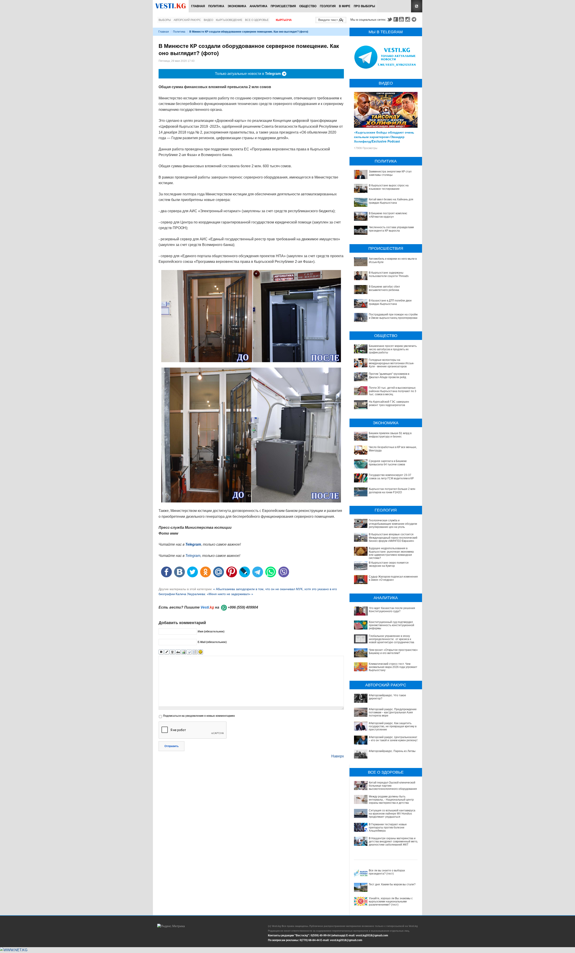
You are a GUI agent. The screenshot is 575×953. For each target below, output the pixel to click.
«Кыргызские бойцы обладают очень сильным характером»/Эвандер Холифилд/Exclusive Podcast (384, 136)
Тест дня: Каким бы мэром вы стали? (392, 884)
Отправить (171, 746)
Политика (216, 6)
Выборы (165, 20)
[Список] (194, 652)
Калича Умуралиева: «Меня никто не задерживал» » (214, 594)
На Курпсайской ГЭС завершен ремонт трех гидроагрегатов (389, 403)
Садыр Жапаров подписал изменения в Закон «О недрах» (393, 578)
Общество (307, 6)
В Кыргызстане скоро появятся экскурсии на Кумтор (389, 564)
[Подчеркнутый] (172, 652)
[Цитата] (189, 652)
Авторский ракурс (187, 20)
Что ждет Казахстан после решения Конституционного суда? (392, 610)
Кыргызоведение (229, 20)
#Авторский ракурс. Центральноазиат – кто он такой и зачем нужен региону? (393, 739)
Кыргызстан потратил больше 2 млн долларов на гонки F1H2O (392, 490)
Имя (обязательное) (211, 631)
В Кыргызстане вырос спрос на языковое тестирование (389, 187)
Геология (328, 6)
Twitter (389, 19)
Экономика (237, 6)
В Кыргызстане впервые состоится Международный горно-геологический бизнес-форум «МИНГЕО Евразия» (393, 537)
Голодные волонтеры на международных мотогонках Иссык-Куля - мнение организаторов (391, 363)
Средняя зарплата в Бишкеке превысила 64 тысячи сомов (388, 463)
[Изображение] (183, 652)
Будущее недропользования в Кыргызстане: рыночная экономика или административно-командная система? (391, 553)
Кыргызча (284, 20)
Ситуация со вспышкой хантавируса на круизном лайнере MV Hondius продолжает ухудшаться (392, 814)
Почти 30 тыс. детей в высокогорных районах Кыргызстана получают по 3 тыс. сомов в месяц (392, 391)
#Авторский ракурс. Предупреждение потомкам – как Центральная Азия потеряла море (393, 712)
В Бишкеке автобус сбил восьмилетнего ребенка (384, 288)
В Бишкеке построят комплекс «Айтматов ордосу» (388, 215)
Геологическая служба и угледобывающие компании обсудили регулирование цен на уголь (393, 524)
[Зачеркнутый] (178, 652)
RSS (416, 6)
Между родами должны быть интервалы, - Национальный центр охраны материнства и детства (391, 800)
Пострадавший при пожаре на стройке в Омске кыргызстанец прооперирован (393, 316)
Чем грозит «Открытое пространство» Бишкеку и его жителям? (393, 651)
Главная (198, 6)
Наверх (337, 756)
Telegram (414, 19)
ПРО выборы (364, 6)
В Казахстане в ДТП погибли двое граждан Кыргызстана (390, 302)
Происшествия (283, 6)
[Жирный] (161, 652)
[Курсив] (166, 652)
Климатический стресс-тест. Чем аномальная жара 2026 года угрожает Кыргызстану (393, 667)
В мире (344, 6)
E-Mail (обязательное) (212, 642)
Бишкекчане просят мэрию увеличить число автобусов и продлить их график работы (393, 349)
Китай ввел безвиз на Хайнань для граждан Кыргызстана (391, 201)
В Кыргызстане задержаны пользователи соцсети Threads (389, 274)
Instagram (408, 19)
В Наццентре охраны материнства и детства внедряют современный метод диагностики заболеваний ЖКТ (394, 841)
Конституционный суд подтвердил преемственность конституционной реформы (391, 625)
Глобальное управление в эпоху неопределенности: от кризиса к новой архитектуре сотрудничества (391, 639)
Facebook (396, 19)
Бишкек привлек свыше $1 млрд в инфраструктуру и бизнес (390, 435)
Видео (208, 20)
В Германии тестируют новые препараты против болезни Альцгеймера (388, 827)
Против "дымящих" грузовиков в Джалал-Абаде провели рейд (389, 375)
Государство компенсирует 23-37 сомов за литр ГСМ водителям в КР (391, 476)
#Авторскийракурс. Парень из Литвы (392, 751)
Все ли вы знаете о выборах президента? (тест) (387, 872)
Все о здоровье (257, 20)
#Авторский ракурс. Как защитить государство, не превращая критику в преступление (392, 726)
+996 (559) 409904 (243, 607)
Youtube (402, 19)
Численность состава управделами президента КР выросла (391, 229)
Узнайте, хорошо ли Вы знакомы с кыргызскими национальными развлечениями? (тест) (391, 901)
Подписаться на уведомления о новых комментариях (199, 715)
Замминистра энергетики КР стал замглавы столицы (390, 173)
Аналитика (258, 6)
